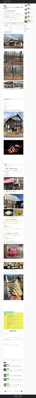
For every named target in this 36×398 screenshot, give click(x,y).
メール (4, 354)
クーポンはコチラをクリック (7, 230)
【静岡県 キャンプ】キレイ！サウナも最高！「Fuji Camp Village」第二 (14, 375)
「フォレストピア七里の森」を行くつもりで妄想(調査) (10, 19)
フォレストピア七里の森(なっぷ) (9, 27)
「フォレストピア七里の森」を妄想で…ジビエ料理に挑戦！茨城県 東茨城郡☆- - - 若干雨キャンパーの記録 (13, 337)
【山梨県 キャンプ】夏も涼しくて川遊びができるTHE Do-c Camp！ (14, 365)
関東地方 (5, 333)
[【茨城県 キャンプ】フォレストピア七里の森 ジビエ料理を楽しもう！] (14, 331)
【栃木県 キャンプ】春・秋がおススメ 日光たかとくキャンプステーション (30, 22)
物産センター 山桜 (5, 237)
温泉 (7, 333)
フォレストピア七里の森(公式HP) (9, 29)
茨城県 (6, 333)
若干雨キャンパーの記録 (6, 1)
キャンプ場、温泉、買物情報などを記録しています (18, 395)
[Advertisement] (13, 94)
